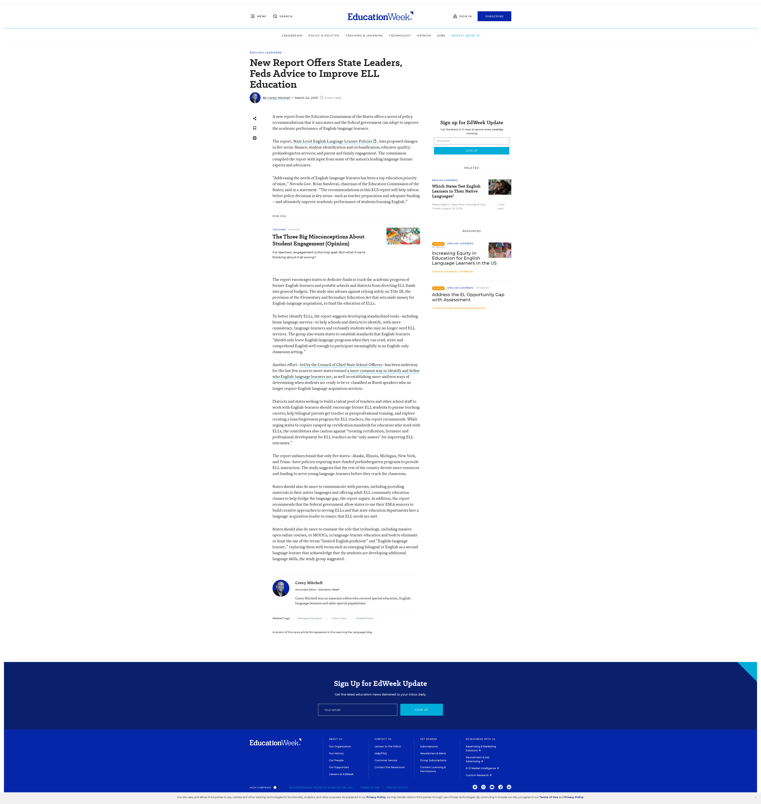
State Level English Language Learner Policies (332, 141)
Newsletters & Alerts (433, 753)
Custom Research (477, 775)
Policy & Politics (323, 35)
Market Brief (464, 35)
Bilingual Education (310, 618)
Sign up (421, 709)
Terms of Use (370, 787)
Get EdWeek (428, 739)
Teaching (279, 229)
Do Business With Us (480, 739)
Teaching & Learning (364, 35)
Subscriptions (429, 746)
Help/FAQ (381, 753)
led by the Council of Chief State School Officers (341, 364)
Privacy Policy (397, 787)
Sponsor (438, 247)
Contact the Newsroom (390, 767)
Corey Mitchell (279, 98)
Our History (336, 753)
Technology (400, 35)
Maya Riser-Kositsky (464, 204)
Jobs (441, 35)
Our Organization (340, 746)
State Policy (339, 618)
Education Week (328, 589)
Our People (336, 760)
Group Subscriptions (433, 760)
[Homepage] (380, 16)
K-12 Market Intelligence (481, 768)
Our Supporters (339, 767)
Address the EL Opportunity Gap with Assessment (468, 297)
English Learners (266, 52)
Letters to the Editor (388, 746)
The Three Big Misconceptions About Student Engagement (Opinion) (318, 240)
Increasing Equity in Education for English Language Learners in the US (464, 258)
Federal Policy (365, 618)
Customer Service (386, 760)
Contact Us (383, 739)
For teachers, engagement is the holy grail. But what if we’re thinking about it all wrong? (318, 254)
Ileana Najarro (441, 204)
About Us (335, 739)
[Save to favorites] (254, 128)
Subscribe (494, 16)
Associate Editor (305, 589)
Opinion (424, 35)
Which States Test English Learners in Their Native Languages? (456, 191)
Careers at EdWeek (341, 774)
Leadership (292, 35)
